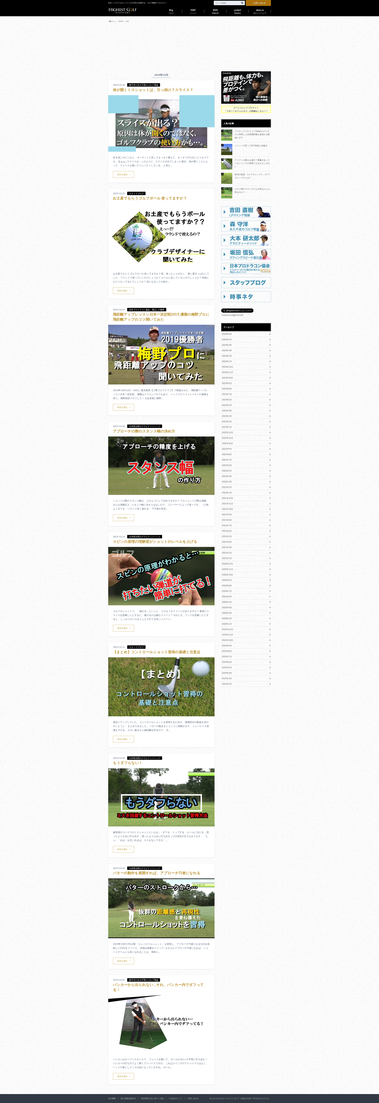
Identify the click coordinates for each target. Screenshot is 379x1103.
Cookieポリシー (176, 1098)
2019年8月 (227, 651)
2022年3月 (227, 481)
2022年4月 (227, 476)
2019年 (120, 21)
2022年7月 (227, 460)
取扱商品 (237, 11)
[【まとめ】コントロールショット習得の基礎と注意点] (161, 714)
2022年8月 (227, 454)
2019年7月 (227, 656)
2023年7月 (227, 394)
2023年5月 (227, 405)
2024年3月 (227, 350)
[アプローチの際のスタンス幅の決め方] (161, 493)
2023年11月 (227, 372)
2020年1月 (227, 624)
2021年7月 (227, 525)
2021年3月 (227, 547)
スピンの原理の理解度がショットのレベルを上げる (155, 541)
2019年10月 (227, 640)
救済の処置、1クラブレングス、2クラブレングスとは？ (252, 176)
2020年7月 (227, 591)
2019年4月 (227, 673)
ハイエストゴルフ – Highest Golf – (238, 1098)
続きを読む (122, 174)
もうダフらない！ (127, 763)
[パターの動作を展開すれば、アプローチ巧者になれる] (161, 936)
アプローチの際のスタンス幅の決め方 (144, 431)
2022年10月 (227, 443)
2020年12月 (227, 563)
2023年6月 (227, 399)
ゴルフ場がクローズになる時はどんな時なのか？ (252, 190)
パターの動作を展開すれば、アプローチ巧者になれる (156, 873)
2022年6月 (227, 465)
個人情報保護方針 (128, 1098)
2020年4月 (227, 607)
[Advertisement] (189, 47)
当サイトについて (259, 11)
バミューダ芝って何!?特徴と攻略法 (251, 145)
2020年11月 (227, 569)
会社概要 (112, 1098)
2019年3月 (227, 678)
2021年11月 (227, 503)
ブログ (171, 11)
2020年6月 (227, 596)
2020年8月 (227, 585)
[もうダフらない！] (161, 824)
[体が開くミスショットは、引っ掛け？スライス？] (161, 149)
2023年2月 (227, 421)
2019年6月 (227, 662)
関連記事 (215, 11)
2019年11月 (227, 634)
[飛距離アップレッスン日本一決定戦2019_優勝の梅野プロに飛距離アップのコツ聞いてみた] (161, 382)
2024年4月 (227, 345)
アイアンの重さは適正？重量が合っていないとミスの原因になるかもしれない (252, 163)
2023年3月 (227, 416)
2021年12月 (227, 498)
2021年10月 (227, 509)
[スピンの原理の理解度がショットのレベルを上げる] (161, 603)
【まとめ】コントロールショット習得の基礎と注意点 (156, 652)
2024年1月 (227, 361)
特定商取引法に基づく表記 (152, 1098)
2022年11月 (227, 438)
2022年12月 (227, 432)
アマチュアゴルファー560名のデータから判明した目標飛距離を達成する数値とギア (252, 134)
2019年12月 (227, 629)
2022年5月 (227, 470)
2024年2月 (227, 356)
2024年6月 (227, 334)
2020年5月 (227, 602)
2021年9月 (227, 514)
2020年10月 (227, 574)
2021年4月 (227, 542)
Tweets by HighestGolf (232, 315)
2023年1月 (227, 427)
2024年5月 (227, 339)
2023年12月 (227, 367)
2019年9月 (227, 645)
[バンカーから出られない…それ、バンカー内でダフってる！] (161, 1051)
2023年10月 (227, 377)
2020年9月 (227, 580)
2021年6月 (227, 531)
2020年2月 (227, 618)
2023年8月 (227, 388)
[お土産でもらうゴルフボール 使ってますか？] (161, 266)
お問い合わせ (259, 3)
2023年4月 (227, 410)
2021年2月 (227, 553)
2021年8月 (227, 520)
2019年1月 (227, 684)
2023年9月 (227, 383)
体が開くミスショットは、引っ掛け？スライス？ (153, 90)
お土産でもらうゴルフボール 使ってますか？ (150, 198)
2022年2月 (227, 487)
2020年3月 (227, 613)
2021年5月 (227, 536)
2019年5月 (227, 667)
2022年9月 (227, 449)
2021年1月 (227, 558)
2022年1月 (227, 492)
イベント (193, 11)
